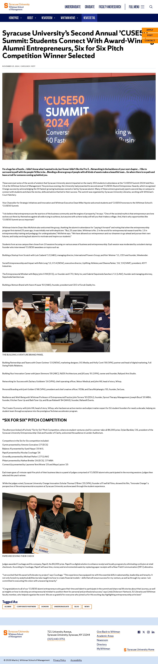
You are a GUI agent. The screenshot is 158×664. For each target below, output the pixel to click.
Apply (150, 30)
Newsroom (47, 18)
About (30, 18)
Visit (150, 35)
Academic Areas (105, 636)
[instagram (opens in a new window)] (153, 631)
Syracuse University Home (140, 649)
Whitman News (68, 18)
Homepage (14, 18)
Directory (102, 644)
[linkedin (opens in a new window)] (148, 631)
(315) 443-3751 (56, 639)
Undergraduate (73, 7)
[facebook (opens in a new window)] (139, 631)
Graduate (90, 7)
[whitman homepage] (17, 7)
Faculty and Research (110, 7)
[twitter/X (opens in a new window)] (143, 631)
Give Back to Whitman (108, 631)
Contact (150, 40)
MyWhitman (103, 648)
